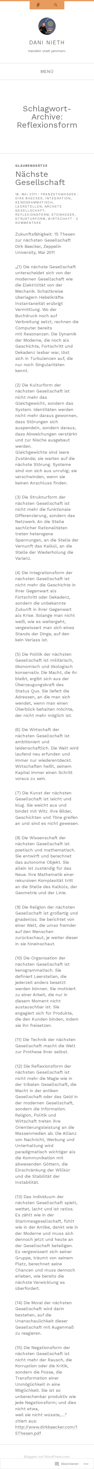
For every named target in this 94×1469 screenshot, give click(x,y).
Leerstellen (28, 206)
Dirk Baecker (29, 198)
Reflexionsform (32, 214)
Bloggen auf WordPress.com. (47, 1456)
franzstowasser (58, 194)
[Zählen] (38, 5)
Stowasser (63, 214)
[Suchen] (55, 5)
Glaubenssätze (31, 165)
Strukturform (30, 218)
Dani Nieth (47, 42)
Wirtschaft (60, 218)
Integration (58, 198)
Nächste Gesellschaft (40, 178)
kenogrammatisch (34, 202)
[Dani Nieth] (47, 27)
